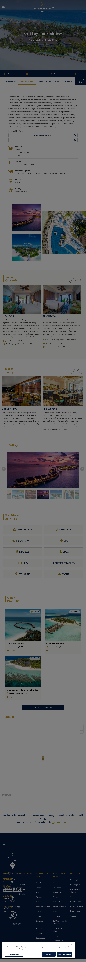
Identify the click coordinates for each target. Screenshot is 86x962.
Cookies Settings (14, 954)
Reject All (49, 954)
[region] (38, 950)
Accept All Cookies (64, 954)
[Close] (71, 944)
